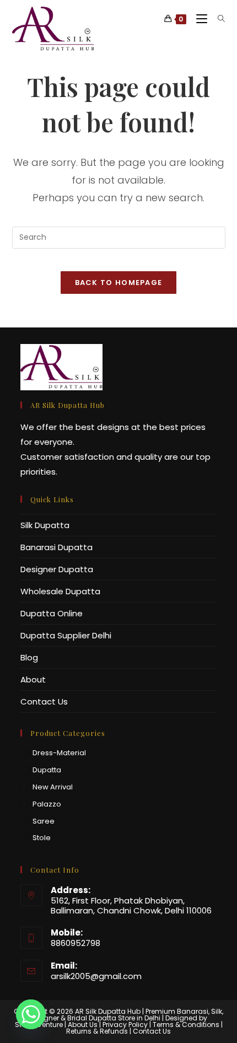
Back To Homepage (119, 282)
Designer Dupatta (56, 569)
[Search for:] (217, 19)
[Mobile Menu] (198, 19)
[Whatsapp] (31, 1014)
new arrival (53, 787)
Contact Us (44, 701)
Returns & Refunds (97, 1031)
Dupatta (47, 770)
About (33, 679)
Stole (42, 837)
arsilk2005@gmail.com (96, 976)
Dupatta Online (51, 613)
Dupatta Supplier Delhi (65, 635)
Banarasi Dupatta (56, 547)
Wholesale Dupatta (60, 591)
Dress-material (59, 753)
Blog (29, 657)
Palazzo (47, 804)
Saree (44, 821)
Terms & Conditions (186, 1024)
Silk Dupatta (44, 525)
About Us (83, 1024)
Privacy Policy (125, 1024)
